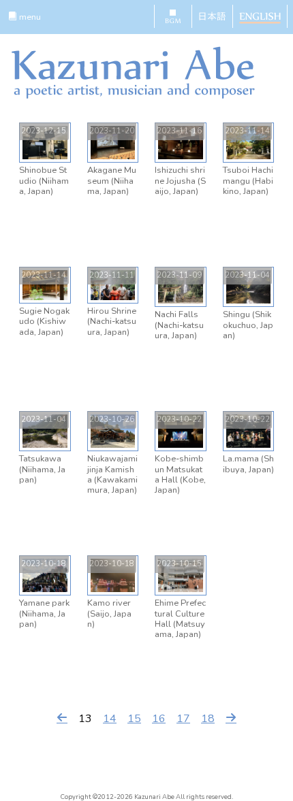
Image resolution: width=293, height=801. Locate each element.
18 (208, 718)
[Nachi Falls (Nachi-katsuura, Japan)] (180, 286)
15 (134, 718)
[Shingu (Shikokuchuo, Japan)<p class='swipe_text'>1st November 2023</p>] (249, 286)
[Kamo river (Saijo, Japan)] (113, 575)
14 (110, 718)
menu (29, 17)
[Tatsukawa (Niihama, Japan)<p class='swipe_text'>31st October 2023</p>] (45, 430)
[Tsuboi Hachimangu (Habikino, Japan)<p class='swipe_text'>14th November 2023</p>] (249, 142)
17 (183, 718)
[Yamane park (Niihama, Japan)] (45, 575)
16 (159, 718)
